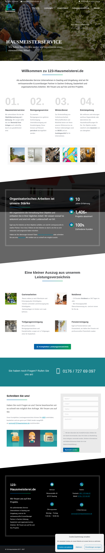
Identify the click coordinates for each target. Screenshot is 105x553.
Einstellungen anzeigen (93, 547)
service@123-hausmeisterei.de (32, 1)
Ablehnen (79, 547)
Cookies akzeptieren (65, 547)
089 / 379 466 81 (85, 493)
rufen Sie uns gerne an (45, 235)
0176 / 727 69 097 (84, 496)
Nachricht (21, 237)
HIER (43, 417)
